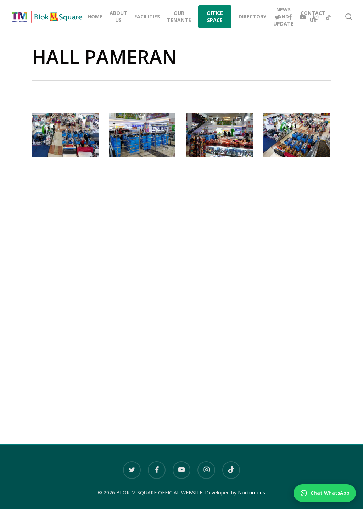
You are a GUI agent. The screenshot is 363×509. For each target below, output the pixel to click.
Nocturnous (251, 492)
